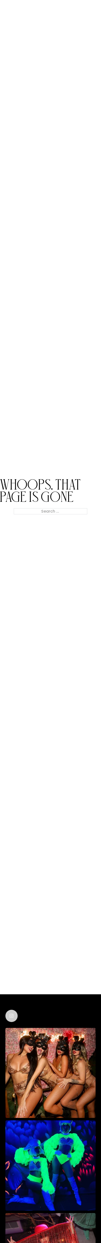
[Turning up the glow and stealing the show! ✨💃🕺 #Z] (50, 1165)
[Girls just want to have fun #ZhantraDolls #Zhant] (50, 1073)
